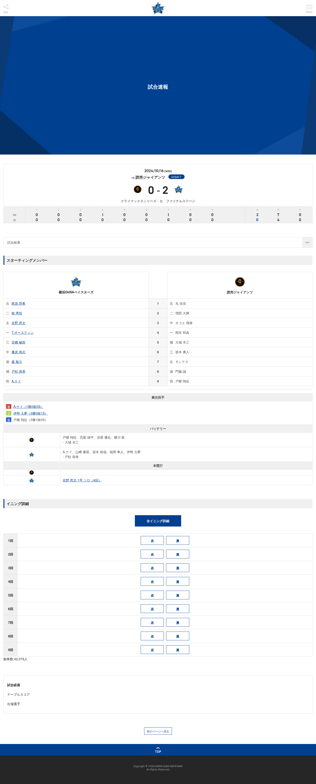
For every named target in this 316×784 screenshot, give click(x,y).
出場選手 (13, 703)
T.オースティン (23, 332)
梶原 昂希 (18, 303)
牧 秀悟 (17, 313)
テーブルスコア (18, 694)
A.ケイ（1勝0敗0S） (28, 406)
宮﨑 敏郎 (18, 342)
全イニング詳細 (158, 520)
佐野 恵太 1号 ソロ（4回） (82, 480)
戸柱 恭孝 (18, 371)
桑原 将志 (18, 352)
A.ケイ (16, 381)
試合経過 (13, 684)
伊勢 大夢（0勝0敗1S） (30, 413)
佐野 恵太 (18, 322)
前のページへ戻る (158, 731)
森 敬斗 (17, 361)
